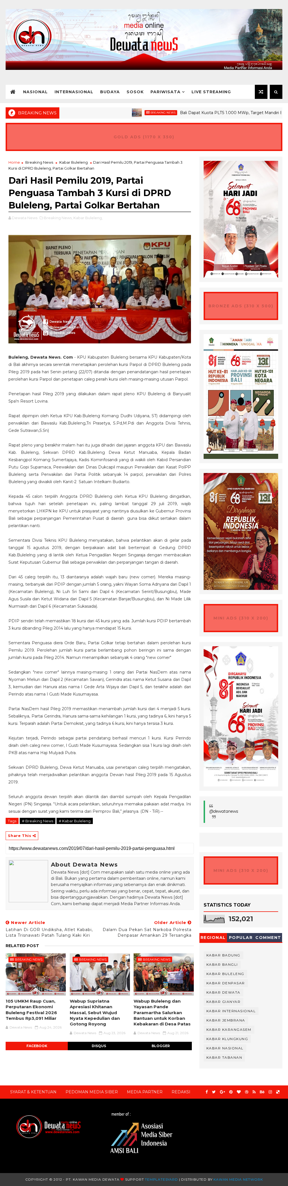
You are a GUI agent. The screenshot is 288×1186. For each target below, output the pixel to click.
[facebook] (206, 1092)
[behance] (262, 1092)
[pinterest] (231, 1092)
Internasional (74, 91)
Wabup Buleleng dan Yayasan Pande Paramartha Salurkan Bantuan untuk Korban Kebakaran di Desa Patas (162, 1012)
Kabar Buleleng (73, 162)
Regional (213, 937)
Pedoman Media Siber (92, 1091)
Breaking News (134, 112)
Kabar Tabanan (224, 1057)
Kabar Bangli (222, 964)
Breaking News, (58, 218)
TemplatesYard (161, 1179)
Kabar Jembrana (225, 1020)
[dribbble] (247, 1092)
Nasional (35, 91)
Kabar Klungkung (227, 1039)
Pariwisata (165, 91)
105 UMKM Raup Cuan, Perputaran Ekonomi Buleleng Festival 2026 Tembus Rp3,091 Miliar (31, 1009)
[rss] (254, 1092)
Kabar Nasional (225, 1048)
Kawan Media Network (238, 1179)
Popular (241, 937)
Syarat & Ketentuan (33, 1091)
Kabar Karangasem (228, 1029)
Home (14, 162)
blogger (161, 1046)
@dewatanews (223, 811)
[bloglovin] (238, 1092)
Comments (268, 938)
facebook (36, 1046)
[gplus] (222, 1092)
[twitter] (214, 1092)
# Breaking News (37, 821)
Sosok (135, 91)
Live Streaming (211, 91)
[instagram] (270, 1092)
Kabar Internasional (231, 1011)
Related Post (22, 945)
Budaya (110, 91)
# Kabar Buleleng (75, 821)
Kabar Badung (223, 955)
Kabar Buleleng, (88, 218)
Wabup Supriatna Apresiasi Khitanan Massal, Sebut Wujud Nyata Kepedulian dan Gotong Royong (95, 1012)
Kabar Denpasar (225, 983)
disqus (99, 1046)
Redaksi (181, 1091)
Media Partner (145, 1091)
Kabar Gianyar (223, 1002)
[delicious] (278, 1092)
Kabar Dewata (223, 992)
